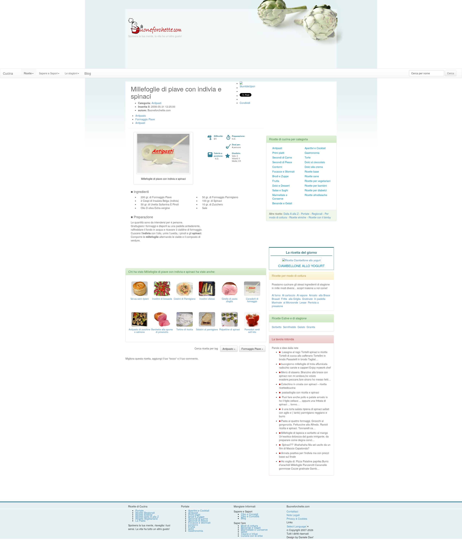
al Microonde (290, 302)
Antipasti (277, 148)
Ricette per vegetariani (317, 181)
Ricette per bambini (316, 185)
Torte (308, 157)
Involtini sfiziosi (207, 298)
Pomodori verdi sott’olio (252, 331)
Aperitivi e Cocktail (315, 148)
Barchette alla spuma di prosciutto (162, 331)
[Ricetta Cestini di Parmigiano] (184, 288)
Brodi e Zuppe (280, 176)
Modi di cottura (249, 525)
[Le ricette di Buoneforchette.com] (231, 13)
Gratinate (307, 299)
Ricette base (312, 171)
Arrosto (313, 295)
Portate (305, 213)
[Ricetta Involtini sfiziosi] (207, 288)
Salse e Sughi (280, 190)
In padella (319, 299)
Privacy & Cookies (297, 518)
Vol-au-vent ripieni (139, 298)
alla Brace (324, 295)
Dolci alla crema (314, 167)
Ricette (28, 73)
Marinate (277, 302)
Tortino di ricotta (184, 329)
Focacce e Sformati (283, 171)
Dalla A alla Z (291, 213)
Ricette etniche (297, 217)
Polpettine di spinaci (229, 329)
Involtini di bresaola (162, 298)
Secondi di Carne (282, 157)
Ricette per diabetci (316, 190)
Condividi (245, 103)
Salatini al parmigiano (207, 329)
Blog (243, 518)
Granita (311, 327)
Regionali (317, 213)
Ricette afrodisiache (316, 195)
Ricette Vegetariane (146, 518)
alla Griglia (295, 299)
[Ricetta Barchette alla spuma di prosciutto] (162, 319)
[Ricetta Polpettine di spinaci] (229, 319)
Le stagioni (71, 73)
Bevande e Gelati (282, 203)
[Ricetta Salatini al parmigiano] (207, 319)
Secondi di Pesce (282, 162)
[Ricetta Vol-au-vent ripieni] (139, 288)
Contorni (277, 167)
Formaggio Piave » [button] (252, 349)
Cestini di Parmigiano (184, 298)
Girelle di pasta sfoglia (229, 300)
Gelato (301, 327)
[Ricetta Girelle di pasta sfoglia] (229, 288)
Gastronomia (312, 153)
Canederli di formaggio (252, 300)
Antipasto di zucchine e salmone (139, 331)
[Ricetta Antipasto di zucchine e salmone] (139, 319)
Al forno (276, 295)
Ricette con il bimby (320, 217)
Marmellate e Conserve (279, 196)
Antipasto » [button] (229, 349)
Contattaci (292, 511)
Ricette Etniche (143, 514)
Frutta (275, 181)
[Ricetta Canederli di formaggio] (252, 288)
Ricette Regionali (145, 512)
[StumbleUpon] (241, 83)
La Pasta (140, 520)
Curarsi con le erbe (252, 536)
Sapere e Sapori (48, 73)
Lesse (303, 302)
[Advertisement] (266, 43)
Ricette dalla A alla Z (147, 516)
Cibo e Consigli (249, 514)
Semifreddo (289, 327)
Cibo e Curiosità (250, 516)
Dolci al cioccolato (315, 162)
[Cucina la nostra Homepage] (18, 71)
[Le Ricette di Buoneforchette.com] (155, 26)
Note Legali (293, 515)
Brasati (276, 299)
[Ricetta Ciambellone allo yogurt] (301, 259)
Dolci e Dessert (281, 185)
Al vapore (302, 295)
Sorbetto (277, 327)
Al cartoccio (288, 295)
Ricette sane (312, 176)
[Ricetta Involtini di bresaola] (162, 288)
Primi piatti (278, 153)
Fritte (284, 299)
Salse (244, 531)
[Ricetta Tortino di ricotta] (184, 319)
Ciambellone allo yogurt (301, 265)
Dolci (191, 528)
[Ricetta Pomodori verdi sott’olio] (252, 319)
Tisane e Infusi (249, 534)
